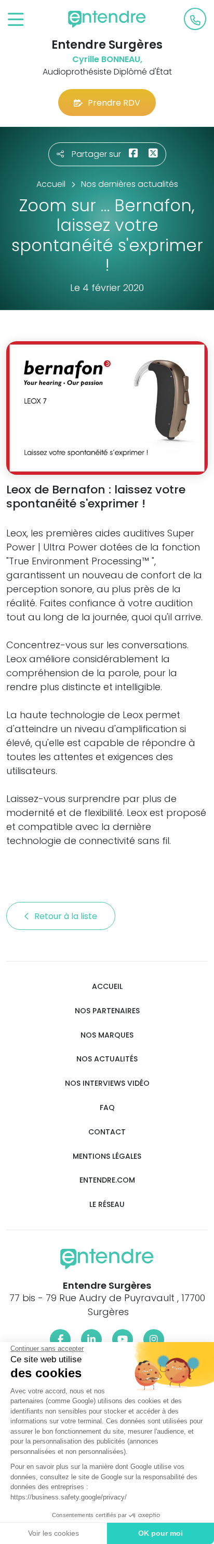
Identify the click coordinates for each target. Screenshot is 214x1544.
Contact (107, 1132)
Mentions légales (107, 1156)
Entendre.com (107, 1180)
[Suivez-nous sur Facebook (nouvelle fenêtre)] (60, 1339)
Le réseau (107, 1204)
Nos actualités (107, 1059)
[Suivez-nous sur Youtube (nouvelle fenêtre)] (122, 1339)
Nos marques (107, 1035)
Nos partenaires (107, 1011)
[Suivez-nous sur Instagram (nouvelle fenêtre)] (153, 1339)
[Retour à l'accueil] (107, 19)
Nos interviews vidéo (107, 1083)
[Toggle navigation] (16, 20)
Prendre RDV (114, 103)
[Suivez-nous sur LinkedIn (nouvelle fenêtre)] (91, 1339)
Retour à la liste (66, 916)
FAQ (107, 1107)
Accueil (107, 986)
